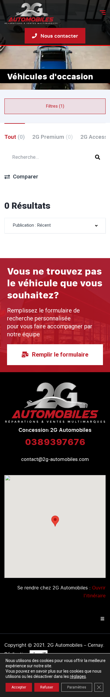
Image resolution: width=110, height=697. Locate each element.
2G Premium (52, 136)
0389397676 (55, 441)
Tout (14, 136)
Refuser (46, 687)
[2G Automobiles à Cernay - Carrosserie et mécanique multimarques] (30, 13)
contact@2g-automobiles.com (55, 459)
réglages (78, 676)
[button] (55, 521)
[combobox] (55, 225)
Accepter (18, 687)
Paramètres (76, 687)
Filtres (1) (55, 106)
